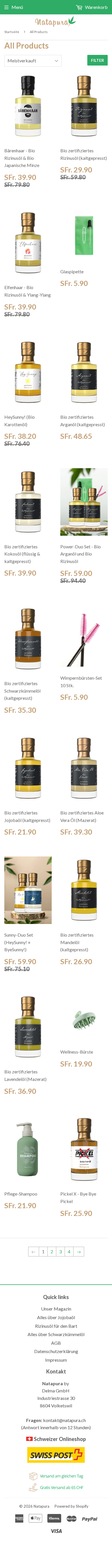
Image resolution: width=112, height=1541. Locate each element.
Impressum (56, 1360)
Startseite (11, 32)
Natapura (41, 1506)
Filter (97, 60)
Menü (17, 7)
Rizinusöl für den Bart (56, 1326)
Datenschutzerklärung (56, 1351)
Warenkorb (96, 7)
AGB (56, 1343)
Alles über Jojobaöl (56, 1317)
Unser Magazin (56, 1308)
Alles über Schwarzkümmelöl (56, 1334)
